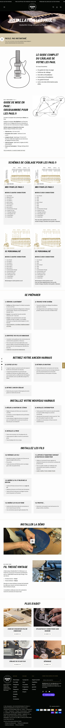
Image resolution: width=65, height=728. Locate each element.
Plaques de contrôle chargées (15, 692)
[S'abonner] (60, 680)
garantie (34, 687)
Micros (14, 696)
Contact (34, 689)
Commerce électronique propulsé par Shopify (12, 721)
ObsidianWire (9, 706)
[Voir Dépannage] (48, 649)
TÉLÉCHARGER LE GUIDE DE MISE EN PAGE (14, 150)
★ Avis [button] (63, 365)
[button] (53, 7)
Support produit (36, 680)
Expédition (34, 682)
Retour (33, 684)
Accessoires (16, 699)
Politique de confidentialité (23, 723)
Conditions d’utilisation (9, 724)
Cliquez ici (17, 634)
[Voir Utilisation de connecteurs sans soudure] (48, 617)
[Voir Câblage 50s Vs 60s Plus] (17, 649)
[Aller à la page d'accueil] (32, 7)
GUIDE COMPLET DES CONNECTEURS (45, 471)
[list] (32, 40)
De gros (24, 691)
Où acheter (25, 684)
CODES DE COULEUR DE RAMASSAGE (15, 349)
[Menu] (4, 7)
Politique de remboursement (10, 723)
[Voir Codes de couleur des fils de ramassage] (17, 617)
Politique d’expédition (19, 724)
